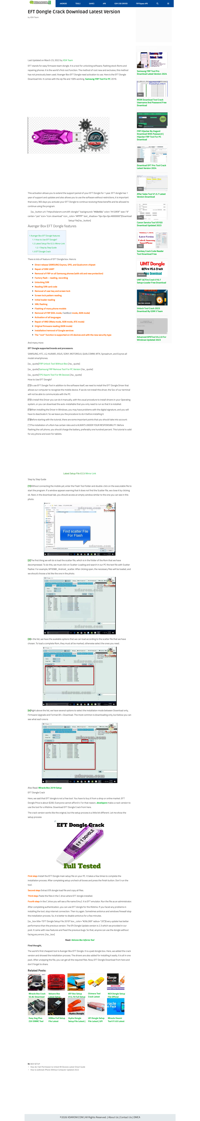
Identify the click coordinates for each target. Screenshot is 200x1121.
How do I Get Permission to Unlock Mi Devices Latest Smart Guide (57, 1066)
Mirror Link (90, 473)
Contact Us (126, 1117)
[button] (168, 3)
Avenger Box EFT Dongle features (44, 235)
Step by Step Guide (46, 247)
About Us (113, 1117)
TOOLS (77, 3)
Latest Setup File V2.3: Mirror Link (48, 243)
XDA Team (68, 60)
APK (104, 3)
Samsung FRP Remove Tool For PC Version (60, 369)
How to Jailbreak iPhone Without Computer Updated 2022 (54, 1069)
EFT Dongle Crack (41, 251)
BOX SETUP (35, 1063)
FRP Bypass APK (142, 3)
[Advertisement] (79, 39)
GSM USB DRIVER (121, 3)
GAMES (91, 3)
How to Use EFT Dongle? (44, 239)
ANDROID (63, 3)
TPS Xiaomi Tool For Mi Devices (54, 375)
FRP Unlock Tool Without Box (53, 363)
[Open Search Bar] (157, 3)
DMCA (137, 1117)
